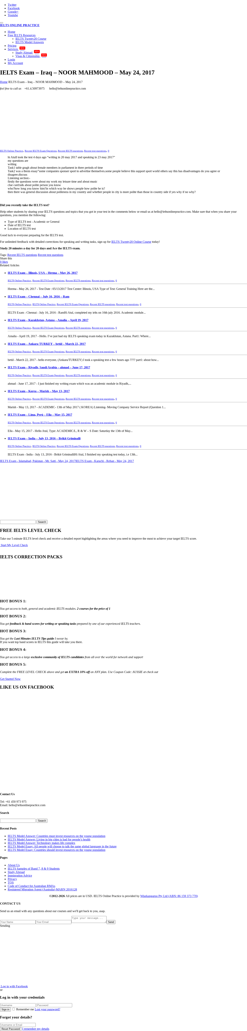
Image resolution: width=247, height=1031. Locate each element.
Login (11, 59)
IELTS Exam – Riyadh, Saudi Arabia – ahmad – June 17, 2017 (49, 367)
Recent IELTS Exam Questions (41, 150)
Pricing (12, 45)
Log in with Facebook (14, 986)
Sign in (5, 1009)
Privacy (12, 879)
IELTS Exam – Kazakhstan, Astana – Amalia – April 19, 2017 (48, 320)
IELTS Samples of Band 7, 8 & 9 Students (34, 868)
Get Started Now (10, 679)
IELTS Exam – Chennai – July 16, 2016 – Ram (38, 296)
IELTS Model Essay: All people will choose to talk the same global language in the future (62, 846)
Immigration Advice (20, 875)
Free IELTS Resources (22, 35)
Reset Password (11, 1029)
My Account (15, 63)
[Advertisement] (116, 120)
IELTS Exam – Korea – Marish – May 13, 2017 (39, 391)
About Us (14, 865)
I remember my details (35, 1028)
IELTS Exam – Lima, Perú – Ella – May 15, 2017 (40, 414)
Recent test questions (95, 150)
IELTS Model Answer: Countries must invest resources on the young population (56, 836)
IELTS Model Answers (29, 42)
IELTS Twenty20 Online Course (131, 241)
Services (16, 49)
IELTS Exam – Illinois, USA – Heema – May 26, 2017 (43, 272)
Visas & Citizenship (30, 56)
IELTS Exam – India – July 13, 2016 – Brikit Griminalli (44, 438)
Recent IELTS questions (70, 150)
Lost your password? (47, 1009)
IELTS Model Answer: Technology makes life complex (41, 843)
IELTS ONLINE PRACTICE (20, 25)
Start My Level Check (14, 545)
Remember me (25, 1009)
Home (11, 31)
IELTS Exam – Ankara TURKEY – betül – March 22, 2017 (47, 343)
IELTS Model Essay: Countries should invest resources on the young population (56, 850)
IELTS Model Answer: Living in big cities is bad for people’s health (49, 839)
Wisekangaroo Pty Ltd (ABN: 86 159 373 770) (169, 896)
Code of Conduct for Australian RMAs (31, 886)
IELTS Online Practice (44, 304)
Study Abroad (27, 52)
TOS (11, 882)
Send (111, 922)
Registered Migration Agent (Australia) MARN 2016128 (42, 889)
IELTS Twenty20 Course (30, 38)
